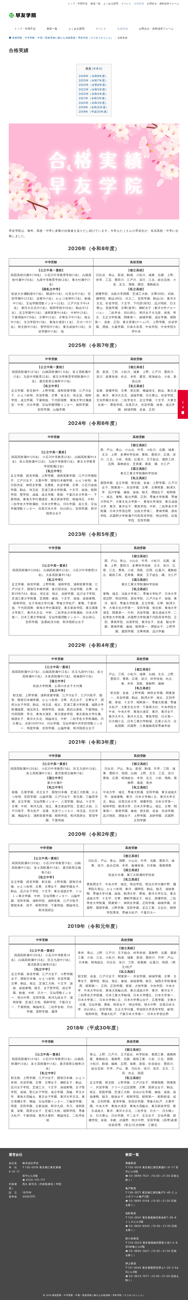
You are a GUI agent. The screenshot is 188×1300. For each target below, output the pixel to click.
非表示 (97, 68)
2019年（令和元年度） (94, 107)
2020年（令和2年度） (93, 103)
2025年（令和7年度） (93, 80)
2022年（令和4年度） (93, 94)
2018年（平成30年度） (94, 111)
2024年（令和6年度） (93, 85)
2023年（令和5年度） (93, 89)
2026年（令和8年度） (93, 76)
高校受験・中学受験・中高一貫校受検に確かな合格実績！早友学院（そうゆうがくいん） (98, 1295)
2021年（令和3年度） (93, 98)
